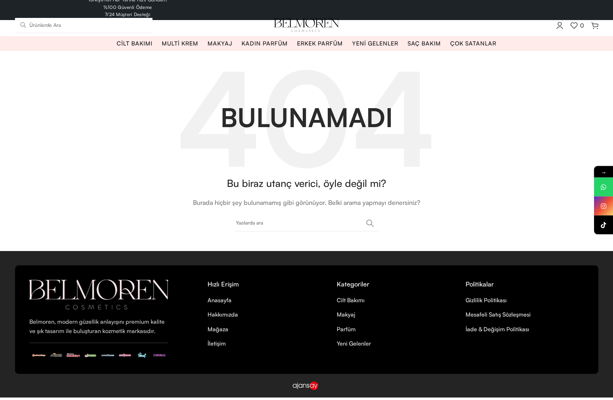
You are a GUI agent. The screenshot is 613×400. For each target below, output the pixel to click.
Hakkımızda (223, 314)
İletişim (217, 343)
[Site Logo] (306, 24)
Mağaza (218, 329)
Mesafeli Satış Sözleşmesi (498, 314)
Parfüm (346, 329)
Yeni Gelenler (354, 343)
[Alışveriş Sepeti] (595, 25)
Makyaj (346, 314)
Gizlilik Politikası (486, 300)
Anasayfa (220, 300)
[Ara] (370, 223)
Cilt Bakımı (351, 300)
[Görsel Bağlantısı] (99, 294)
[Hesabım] (560, 25)
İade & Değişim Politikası (497, 329)
